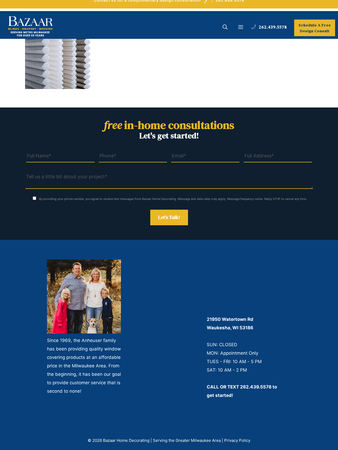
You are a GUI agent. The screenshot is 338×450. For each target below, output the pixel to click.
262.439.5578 (255, 387)
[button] (225, 28)
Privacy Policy (237, 440)
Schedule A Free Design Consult (315, 28)
